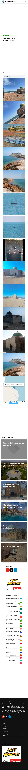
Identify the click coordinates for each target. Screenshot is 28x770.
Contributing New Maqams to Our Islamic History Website (13, 734)
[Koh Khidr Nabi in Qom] (14, 552)
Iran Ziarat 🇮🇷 (5, 35)
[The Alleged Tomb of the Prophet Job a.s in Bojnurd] (14, 511)
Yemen (4, 737)
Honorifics (5, 728)
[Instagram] (11, 570)
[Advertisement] (14, 18)
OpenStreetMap (18, 401)
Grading (4, 726)
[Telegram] (15, 570)
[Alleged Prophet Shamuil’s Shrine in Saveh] (14, 490)
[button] (14, 388)
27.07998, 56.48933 (13, 402)
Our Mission (5, 731)
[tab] (14, 76)
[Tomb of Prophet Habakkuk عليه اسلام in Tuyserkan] (14, 469)
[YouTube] (8, 570)
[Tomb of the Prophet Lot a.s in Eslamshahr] (14, 449)
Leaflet (12, 401)
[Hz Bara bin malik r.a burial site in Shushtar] (14, 531)
